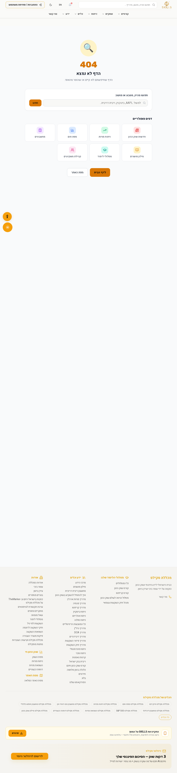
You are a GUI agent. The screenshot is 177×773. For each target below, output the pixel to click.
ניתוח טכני (81, 653)
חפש (35, 103)
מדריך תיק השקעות (76, 645)
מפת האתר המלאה (33, 680)
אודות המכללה (36, 582)
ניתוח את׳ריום (79, 616)
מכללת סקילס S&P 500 (126, 710)
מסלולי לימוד (36, 619)
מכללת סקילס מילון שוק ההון (34, 710)
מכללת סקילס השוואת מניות (97, 710)
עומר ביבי (38, 587)
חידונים (82, 674)
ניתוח (94, 14)
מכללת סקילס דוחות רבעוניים (66, 710)
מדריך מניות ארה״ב (76, 599)
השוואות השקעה (34, 632)
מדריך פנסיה (79, 603)
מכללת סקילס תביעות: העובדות (27, 640)
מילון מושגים (79, 587)
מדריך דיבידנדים (77, 636)
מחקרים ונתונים (35, 611)
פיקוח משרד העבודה (32, 636)
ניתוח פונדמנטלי (78, 649)
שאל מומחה (37, 615)
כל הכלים (165, 717)
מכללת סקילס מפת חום (133, 704)
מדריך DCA (80, 632)
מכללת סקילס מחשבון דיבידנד (156, 710)
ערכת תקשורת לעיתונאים (30, 607)
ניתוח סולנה (80, 620)
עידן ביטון (38, 591)
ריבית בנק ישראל (77, 661)
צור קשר (53, 14)
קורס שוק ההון (121, 588)
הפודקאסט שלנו (77, 682)
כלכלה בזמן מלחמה (76, 670)
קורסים (125, 14)
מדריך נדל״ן (80, 628)
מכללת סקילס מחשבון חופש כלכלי (36, 704)
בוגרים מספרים (35, 595)
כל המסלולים (122, 583)
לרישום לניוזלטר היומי (30, 756)
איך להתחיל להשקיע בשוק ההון (70, 595)
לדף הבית (100, 172)
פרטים (15, 733)
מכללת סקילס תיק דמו (159, 704)
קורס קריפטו (122, 593)
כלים (80, 14)
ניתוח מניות (37, 661)
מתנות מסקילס (35, 644)
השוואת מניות (36, 665)
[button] (7, 216)
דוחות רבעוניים (36, 669)
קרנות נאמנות (79, 657)
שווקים (109, 14)
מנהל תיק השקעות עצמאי (116, 603)
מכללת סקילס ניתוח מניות (105, 704)
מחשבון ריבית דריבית (75, 591)
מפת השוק (37, 657)
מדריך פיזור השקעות (75, 641)
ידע (67, 14)
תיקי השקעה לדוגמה (33, 627)
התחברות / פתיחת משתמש (23, 5)
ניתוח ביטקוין (79, 612)
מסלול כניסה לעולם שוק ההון (114, 598)
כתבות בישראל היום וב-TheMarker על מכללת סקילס (25, 601)
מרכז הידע (80, 582)
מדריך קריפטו (79, 607)
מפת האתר (77, 172)
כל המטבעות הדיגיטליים (74, 624)
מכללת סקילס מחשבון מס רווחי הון (72, 704)
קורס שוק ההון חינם (76, 665)
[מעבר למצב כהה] (50, 5)
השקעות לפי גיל (35, 623)
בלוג (84, 678)
